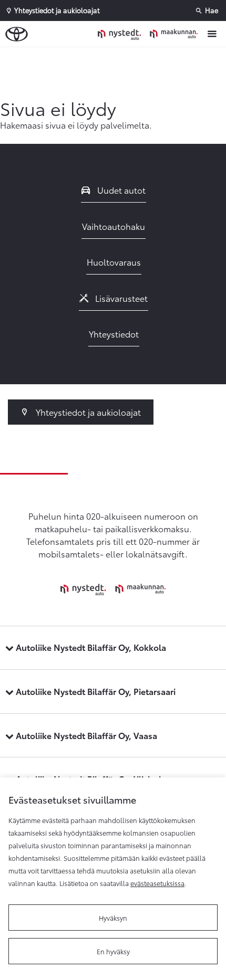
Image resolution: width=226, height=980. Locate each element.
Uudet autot (120, 190)
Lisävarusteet (120, 298)
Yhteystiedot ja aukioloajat (87, 412)
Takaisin (115, 57)
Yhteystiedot (114, 334)
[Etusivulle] (150, 33)
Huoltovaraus (114, 262)
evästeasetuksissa (157, 883)
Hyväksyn (113, 917)
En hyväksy (113, 951)
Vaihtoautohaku (113, 226)
